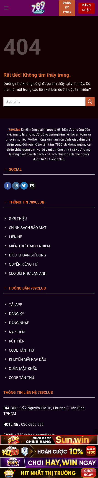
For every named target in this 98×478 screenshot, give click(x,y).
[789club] (38, 8)
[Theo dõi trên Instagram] (16, 186)
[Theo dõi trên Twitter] (24, 186)
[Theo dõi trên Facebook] (7, 186)
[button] (6, 7)
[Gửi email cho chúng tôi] (32, 186)
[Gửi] (90, 101)
